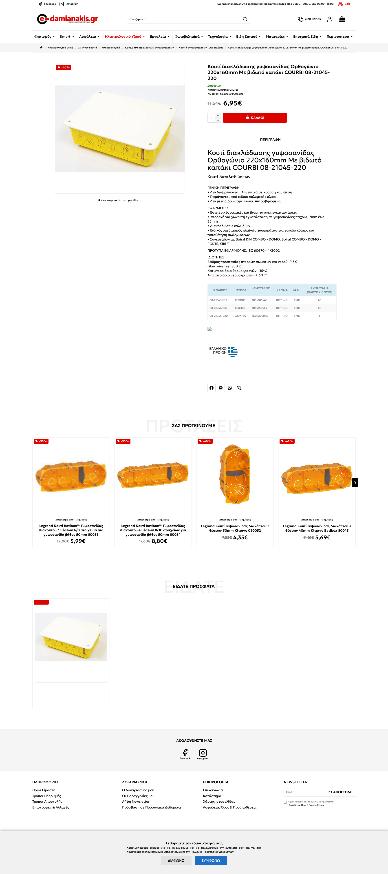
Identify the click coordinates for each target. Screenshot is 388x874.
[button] (33, 482)
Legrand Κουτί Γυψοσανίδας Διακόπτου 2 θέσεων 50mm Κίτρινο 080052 (235, 528)
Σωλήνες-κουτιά (87, 47)
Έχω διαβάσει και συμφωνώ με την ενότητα (311, 803)
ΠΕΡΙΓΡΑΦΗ (270, 139)
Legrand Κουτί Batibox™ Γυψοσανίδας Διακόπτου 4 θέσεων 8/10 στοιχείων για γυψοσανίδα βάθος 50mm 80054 (153, 530)
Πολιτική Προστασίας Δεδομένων (212, 851)
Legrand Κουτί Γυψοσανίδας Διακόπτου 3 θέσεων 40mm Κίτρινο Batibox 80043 (317, 528)
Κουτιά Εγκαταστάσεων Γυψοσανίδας (201, 47)
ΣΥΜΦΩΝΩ (211, 860)
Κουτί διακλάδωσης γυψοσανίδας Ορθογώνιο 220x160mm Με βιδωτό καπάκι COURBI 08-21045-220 (71, 690)
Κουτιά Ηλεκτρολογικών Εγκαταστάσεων (149, 47)
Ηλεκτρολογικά (111, 47)
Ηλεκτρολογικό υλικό (60, 47)
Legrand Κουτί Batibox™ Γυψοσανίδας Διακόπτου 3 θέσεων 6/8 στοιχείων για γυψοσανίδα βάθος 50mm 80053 (71, 530)
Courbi (233, 89)
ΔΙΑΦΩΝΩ (176, 860)
